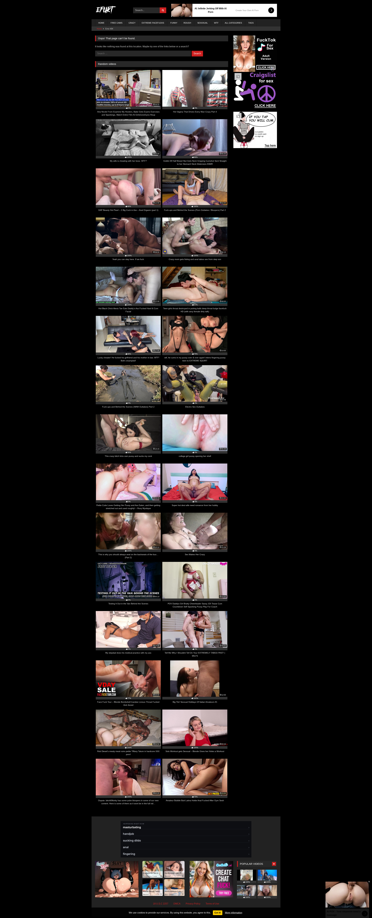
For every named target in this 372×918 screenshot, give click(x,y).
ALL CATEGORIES (233, 23)
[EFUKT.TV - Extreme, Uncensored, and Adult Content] (106, 10)
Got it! (217, 912)
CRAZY (132, 23)
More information (233, 912)
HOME (101, 23)
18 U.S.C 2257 (160, 903)
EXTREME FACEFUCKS (153, 23)
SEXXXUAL (202, 23)
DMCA (177, 903)
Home (99, 29)
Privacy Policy (193, 903)
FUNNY (173, 23)
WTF (216, 23)
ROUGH (187, 23)
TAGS (251, 23)
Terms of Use (212, 903)
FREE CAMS (116, 23)
